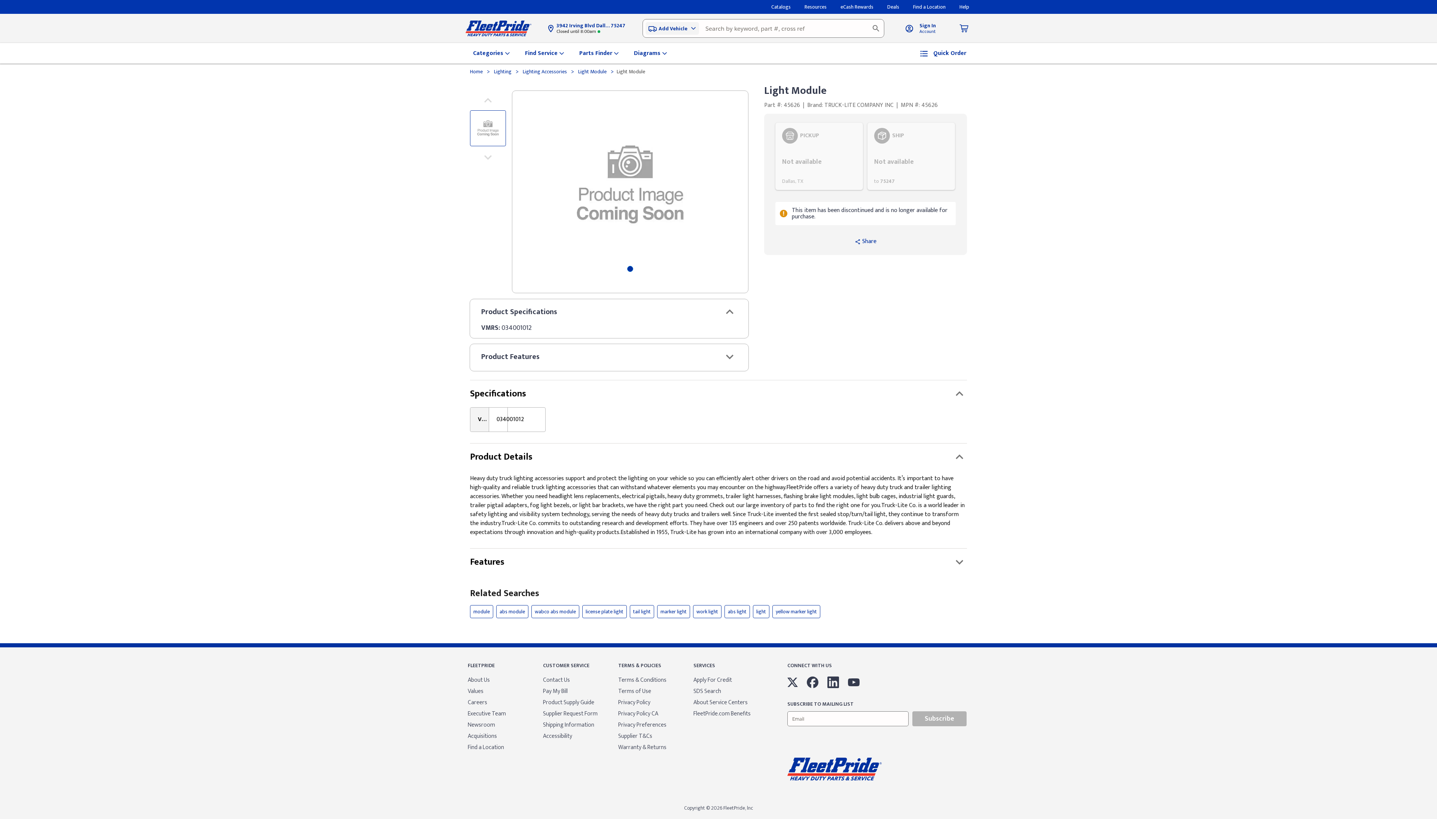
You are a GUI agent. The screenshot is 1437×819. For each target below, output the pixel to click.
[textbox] (763, 28)
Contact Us (556, 680)
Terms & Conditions (642, 680)
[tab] (630, 269)
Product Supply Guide (568, 702)
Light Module (592, 71)
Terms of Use (634, 691)
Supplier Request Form (570, 714)
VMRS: (490, 328)
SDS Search (707, 691)
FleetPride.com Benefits (722, 714)
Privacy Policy (634, 702)
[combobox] (763, 28)
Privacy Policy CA (638, 714)
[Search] (876, 28)
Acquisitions (482, 736)
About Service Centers (720, 702)
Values (475, 691)
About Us (479, 680)
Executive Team (487, 714)
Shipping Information (568, 725)
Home (477, 71)
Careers (477, 702)
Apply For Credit (712, 680)
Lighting (503, 71)
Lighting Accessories (545, 71)
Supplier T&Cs (635, 736)
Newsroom (481, 725)
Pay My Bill (555, 691)
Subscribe (939, 718)
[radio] (819, 156)
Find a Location (486, 747)
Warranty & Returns (642, 747)
